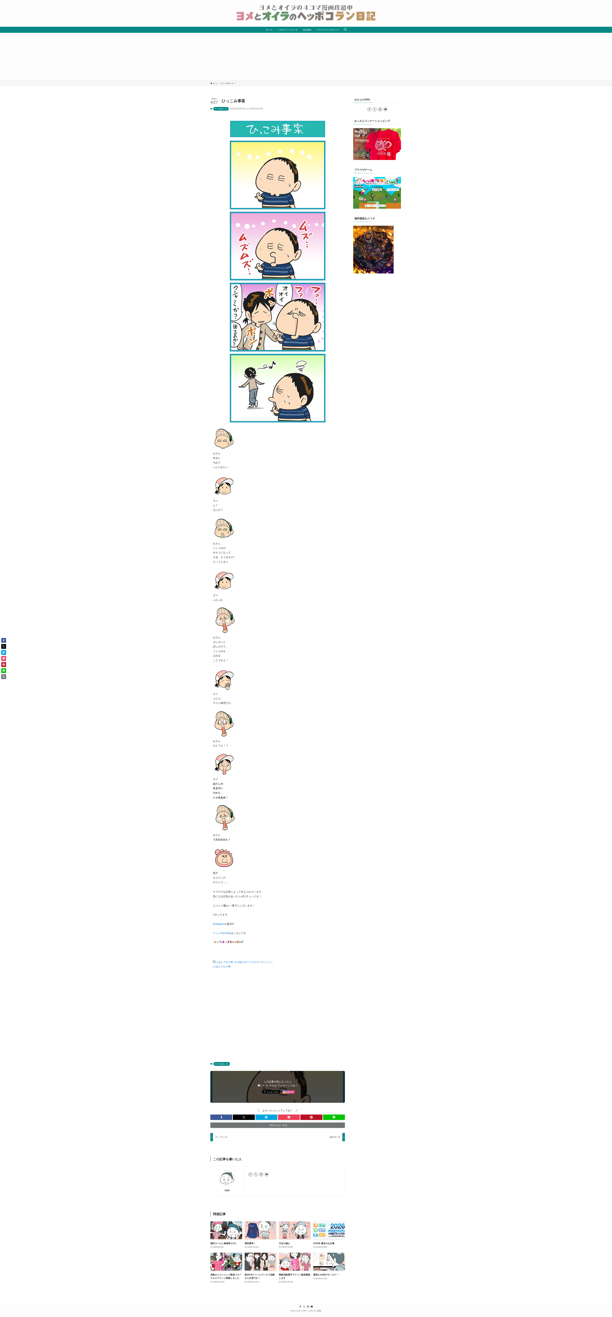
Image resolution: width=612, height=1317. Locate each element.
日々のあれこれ (221, 109)
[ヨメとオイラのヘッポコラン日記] (306, 13)
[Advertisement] (306, 56)
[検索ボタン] (345, 30)
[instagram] (261, 1174)
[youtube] (267, 1174)
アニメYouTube (222, 933)
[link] (250, 1174)
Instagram (218, 924)
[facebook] (369, 109)
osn (227, 1190)
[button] (221, 1117)
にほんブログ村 (222, 966)
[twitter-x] (256, 1174)
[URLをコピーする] (3, 676)
